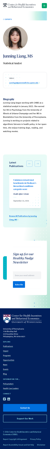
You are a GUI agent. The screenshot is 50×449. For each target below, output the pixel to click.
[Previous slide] (29, 164)
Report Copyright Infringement (15, 439)
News (5, 364)
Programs (7, 355)
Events (5, 369)
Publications (8, 346)
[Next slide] (38, 164)
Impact (5, 351)
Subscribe (19, 284)
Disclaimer (41, 444)
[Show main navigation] (44, 5)
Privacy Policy (35, 439)
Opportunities (8, 360)
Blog (5, 373)
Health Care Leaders (11, 388)
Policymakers (8, 383)
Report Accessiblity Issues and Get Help (18, 444)
